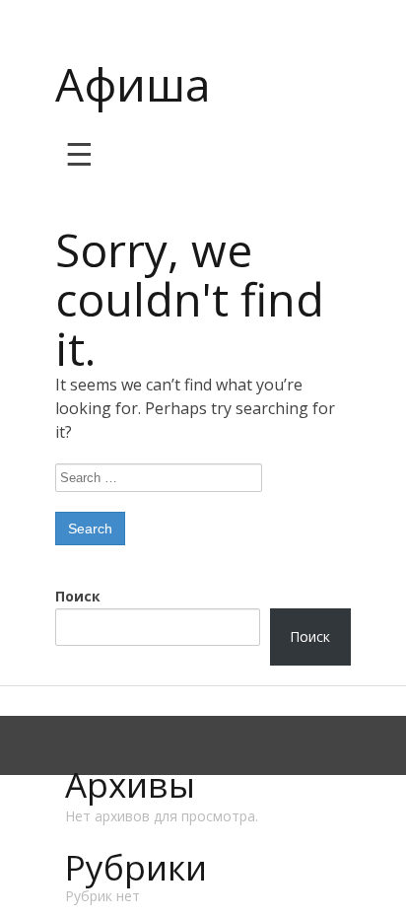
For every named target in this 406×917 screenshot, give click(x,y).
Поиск (78, 596)
